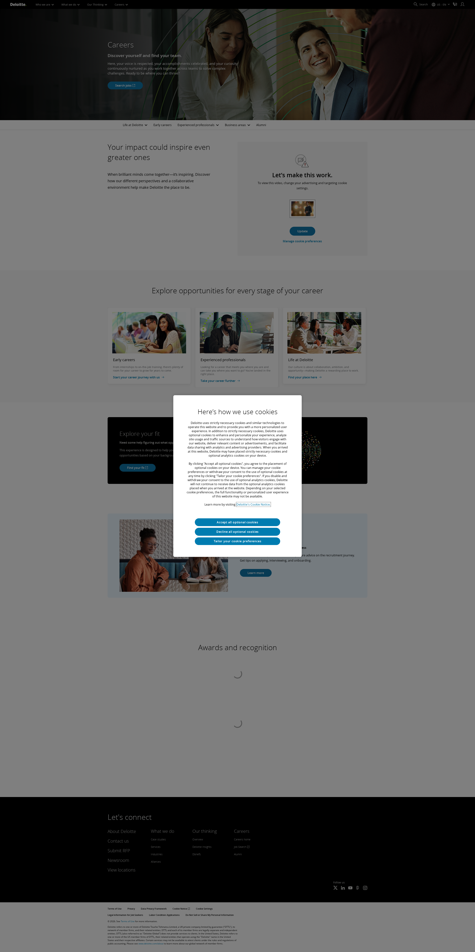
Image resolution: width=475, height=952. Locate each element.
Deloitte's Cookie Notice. (253, 504)
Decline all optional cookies (237, 532)
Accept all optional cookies (237, 522)
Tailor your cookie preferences (237, 541)
